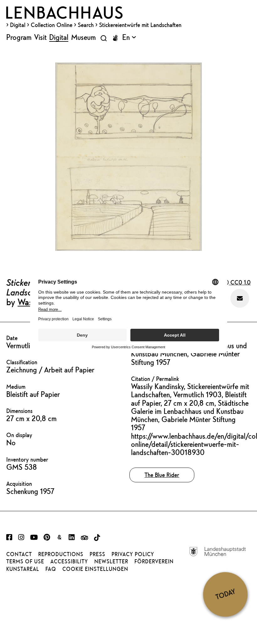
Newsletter (111, 561)
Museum (83, 37)
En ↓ (129, 37)
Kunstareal (22, 569)
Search (86, 24)
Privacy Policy (133, 554)
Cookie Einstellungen (95, 569)
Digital (17, 25)
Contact (19, 554)
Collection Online (51, 25)
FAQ (50, 569)
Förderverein (154, 561)
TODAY (225, 594)
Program (19, 37)
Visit (40, 37)
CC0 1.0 (240, 282)
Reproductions (60, 554)
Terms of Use (25, 561)
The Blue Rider (161, 474)
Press (97, 554)
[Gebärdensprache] (115, 38)
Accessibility (69, 561)
